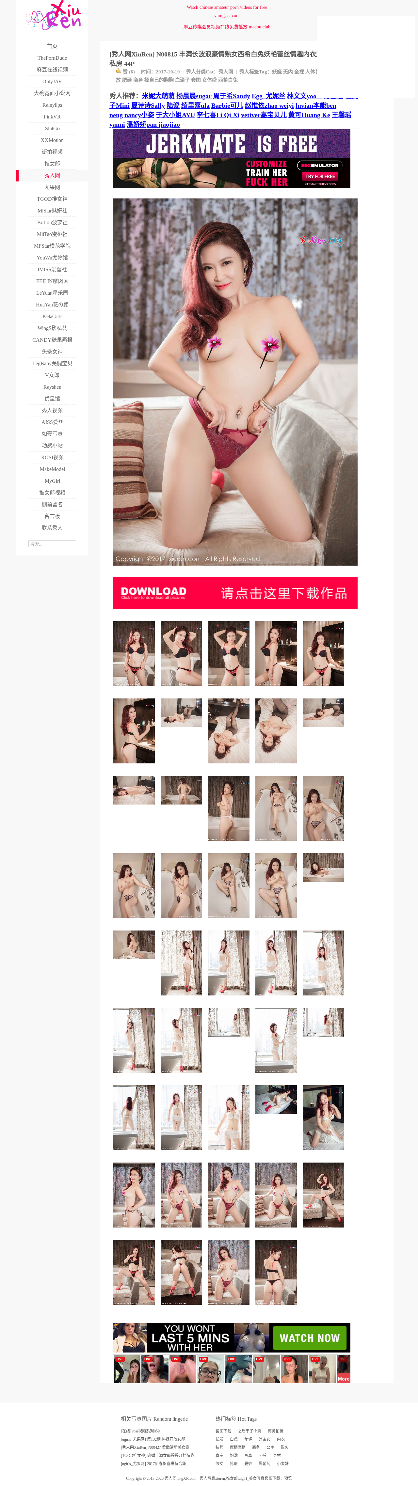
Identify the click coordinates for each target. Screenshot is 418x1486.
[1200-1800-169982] (135, 1307)
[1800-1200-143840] (324, 884)
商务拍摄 (275, 1431)
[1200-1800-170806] (182, 1075)
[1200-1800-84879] (229, 843)
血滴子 (182, 80)
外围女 (264, 1439)
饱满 (234, 1455)
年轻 (248, 1439)
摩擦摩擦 (238, 1447)
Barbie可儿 (227, 105)
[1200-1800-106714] (277, 843)
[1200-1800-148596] (135, 1230)
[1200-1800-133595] (229, 688)
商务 (138, 80)
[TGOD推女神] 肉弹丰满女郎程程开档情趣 (157, 1455)
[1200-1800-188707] (229, 997)
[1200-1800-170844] (324, 1230)
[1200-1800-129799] (229, 765)
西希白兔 (228, 80)
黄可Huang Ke (309, 114)
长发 (219, 1439)
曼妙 (248, 1464)
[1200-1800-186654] (182, 1230)
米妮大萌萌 (158, 96)
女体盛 (209, 80)
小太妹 (283, 1464)
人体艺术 (315, 71)
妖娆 (277, 71)
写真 (248, 1455)
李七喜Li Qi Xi (218, 114)
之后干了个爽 (249, 1431)
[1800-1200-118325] (135, 807)
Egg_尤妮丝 (268, 96)
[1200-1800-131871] (277, 1307)
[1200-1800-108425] (182, 920)
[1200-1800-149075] (277, 1075)
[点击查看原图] (235, 568)
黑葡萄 (264, 1464)
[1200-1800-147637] (182, 1307)
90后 (262, 1455)
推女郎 (232, 1478)
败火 (285, 1447)
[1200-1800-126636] (135, 920)
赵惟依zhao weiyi (269, 105)
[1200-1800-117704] (277, 765)
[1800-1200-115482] (324, 729)
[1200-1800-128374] (182, 688)
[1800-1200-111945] (182, 729)
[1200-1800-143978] (229, 1152)
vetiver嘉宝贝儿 (264, 114)
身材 (277, 1455)
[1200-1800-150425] (135, 688)
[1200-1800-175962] (229, 1307)
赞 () (129, 71)
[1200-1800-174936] (324, 997)
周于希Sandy (231, 96)
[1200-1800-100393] (324, 1152)
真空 (219, 1455)
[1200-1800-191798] (277, 1230)
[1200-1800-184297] (277, 997)
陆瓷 (173, 105)
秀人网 (225, 71)
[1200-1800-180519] (229, 1230)
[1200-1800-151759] (324, 688)
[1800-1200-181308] (324, 1039)
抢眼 (234, 1464)
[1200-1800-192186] (182, 1152)
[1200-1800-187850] (135, 1075)
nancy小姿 (139, 114)
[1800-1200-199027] (229, 1039)
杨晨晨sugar (194, 96)
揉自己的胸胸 (159, 80)
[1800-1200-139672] (135, 961)
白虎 (234, 1439)
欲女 (219, 1464)
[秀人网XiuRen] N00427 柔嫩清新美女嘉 (155, 1447)
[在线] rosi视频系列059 (140, 1431)
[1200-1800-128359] (324, 843)
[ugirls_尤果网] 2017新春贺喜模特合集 (153, 1464)
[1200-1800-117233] (277, 920)
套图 (196, 80)
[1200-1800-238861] (182, 997)
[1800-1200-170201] (277, 1116)
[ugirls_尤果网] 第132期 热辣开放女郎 (153, 1439)
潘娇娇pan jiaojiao (153, 124)
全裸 (299, 71)
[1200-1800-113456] (229, 920)
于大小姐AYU (175, 114)
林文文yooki (304, 96)
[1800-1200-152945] (182, 807)
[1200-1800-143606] (277, 688)
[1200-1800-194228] (135, 1152)
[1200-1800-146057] (135, 765)
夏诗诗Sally (148, 105)
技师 (219, 1447)
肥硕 (127, 80)
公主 (270, 1447)
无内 (288, 71)
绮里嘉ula (195, 105)
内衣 (281, 1439)
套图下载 (223, 1431)
